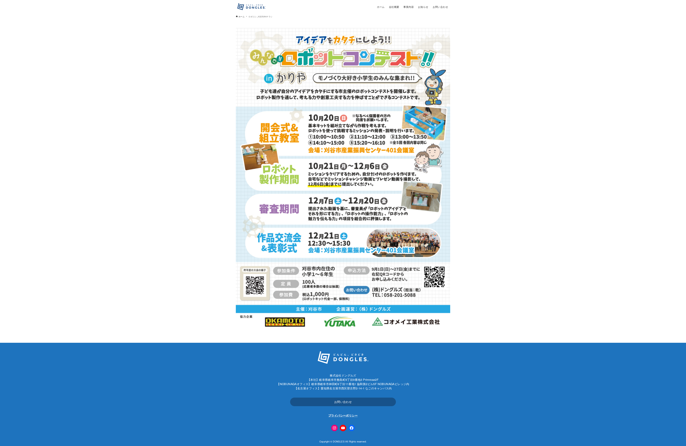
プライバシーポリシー (343, 415)
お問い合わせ (343, 402)
